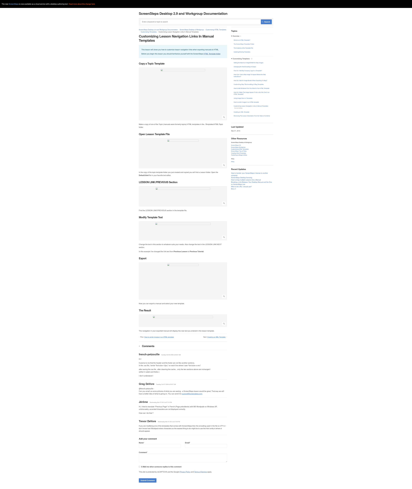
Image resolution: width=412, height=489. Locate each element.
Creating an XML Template (216, 337)
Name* (141, 442)
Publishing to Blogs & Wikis (239, 155)
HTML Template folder (212, 53)
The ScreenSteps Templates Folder (244, 44)
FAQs (232, 161)
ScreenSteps (14, 4)
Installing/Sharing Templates (242, 52)
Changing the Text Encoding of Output (245, 67)
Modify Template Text (151, 217)
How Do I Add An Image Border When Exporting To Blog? (250, 80)
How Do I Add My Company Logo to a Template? (248, 70)
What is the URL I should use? (241, 186)
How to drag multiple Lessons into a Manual (246, 180)
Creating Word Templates (238, 153)
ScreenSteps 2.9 (236, 145)
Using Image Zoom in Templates (243, 98)
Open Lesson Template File (154, 134)
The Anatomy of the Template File (243, 48)
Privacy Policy (185, 472)
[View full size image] (183, 94)
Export (142, 258)
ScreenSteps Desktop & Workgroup (192, 29)
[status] (183, 51)
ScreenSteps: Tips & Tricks (239, 151)
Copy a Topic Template (151, 63)
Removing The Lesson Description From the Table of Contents (252, 116)
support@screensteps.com (192, 393)
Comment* (143, 452)
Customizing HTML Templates (240, 149)
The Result (145, 310)
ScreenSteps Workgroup (238, 147)
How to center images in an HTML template (159, 337)
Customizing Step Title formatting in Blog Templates (249, 84)
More (233, 189)
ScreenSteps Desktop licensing (241, 177)
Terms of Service (200, 472)
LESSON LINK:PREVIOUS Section (158, 182)
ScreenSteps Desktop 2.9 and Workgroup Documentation (158, 29)
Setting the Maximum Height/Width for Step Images (248, 63)
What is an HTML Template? (242, 40)
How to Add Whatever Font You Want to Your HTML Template (251, 88)
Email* (187, 442)
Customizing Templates (149, 32)
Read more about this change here (82, 4)
